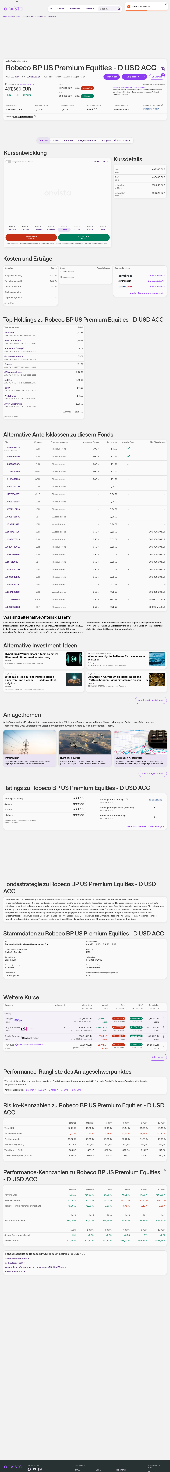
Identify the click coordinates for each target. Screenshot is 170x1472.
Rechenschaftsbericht (16, 1258)
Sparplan (106, 140)
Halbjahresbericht (14, 1271)
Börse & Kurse (8, 16)
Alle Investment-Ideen (150, 700)
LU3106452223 (12, 479)
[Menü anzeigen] (51, 8)
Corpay (8, 364)
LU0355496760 (12, 584)
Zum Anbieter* (155, 275)
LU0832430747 (12, 486)
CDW (7, 388)
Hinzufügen (111, 76)
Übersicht (43, 140)
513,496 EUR (136, 1044)
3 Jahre (52, 1089)
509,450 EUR (136, 1018)
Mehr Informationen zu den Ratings (144, 826)
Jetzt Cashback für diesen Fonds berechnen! (129, 87)
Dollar (98, 1469)
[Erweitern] (144, 77)
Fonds (18, 16)
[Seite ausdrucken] (162, 69)
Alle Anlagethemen (152, 773)
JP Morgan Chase (13, 372)
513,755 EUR (136, 1036)
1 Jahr (41, 1089)
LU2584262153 (12, 592)
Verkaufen (87, 88)
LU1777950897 (11, 494)
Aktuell (60, 8)
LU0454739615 (12, 546)
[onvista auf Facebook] (29, 1470)
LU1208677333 (12, 539)
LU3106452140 (12, 471)
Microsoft (9, 332)
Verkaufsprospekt (14, 1262)
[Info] (162, 105)
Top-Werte (121, 1469)
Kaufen (87, 96)
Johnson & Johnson (13, 356)
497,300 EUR (118, 1044)
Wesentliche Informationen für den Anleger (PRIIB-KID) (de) (34, 1267)
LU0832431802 (12, 516)
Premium (90, 8)
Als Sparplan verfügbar (23, 116)
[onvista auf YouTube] (34, 1470)
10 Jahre (76, 1089)
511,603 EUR (136, 1027)
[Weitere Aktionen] (164, 1019)
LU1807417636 (11, 531)
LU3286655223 (12, 607)
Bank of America (12, 340)
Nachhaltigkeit (124, 140)
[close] (166, 4)
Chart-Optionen (98, 161)
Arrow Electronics (13, 403)
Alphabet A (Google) (14, 348)
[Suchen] (119, 8)
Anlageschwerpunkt (87, 140)
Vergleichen (133, 76)
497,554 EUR (118, 1036)
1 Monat (30, 1089)
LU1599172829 (11, 524)
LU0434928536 (12, 456)
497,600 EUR (118, 1018)
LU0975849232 (12, 576)
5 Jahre (64, 1089)
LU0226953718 (12, 447)
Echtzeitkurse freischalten (30, 1044)
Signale (158, 76)
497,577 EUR (118, 1027)
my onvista (75, 8)
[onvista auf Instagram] (40, 1470)
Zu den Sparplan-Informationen (146, 292)
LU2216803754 (12, 599)
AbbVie (8, 380)
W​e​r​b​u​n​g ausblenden (108, 36)
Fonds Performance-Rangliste (119, 1081)
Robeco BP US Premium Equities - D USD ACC (39, 16)
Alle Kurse (68, 140)
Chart (56, 140)
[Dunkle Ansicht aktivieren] (17, 1)
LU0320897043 (12, 554)
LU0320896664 (12, 464)
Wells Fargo (10, 395)
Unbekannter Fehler (141, 6)
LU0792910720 (12, 509)
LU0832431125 (12, 501)
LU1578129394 (12, 561)
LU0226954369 (12, 569)
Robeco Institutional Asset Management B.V (66, 77)
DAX (77, 1469)
